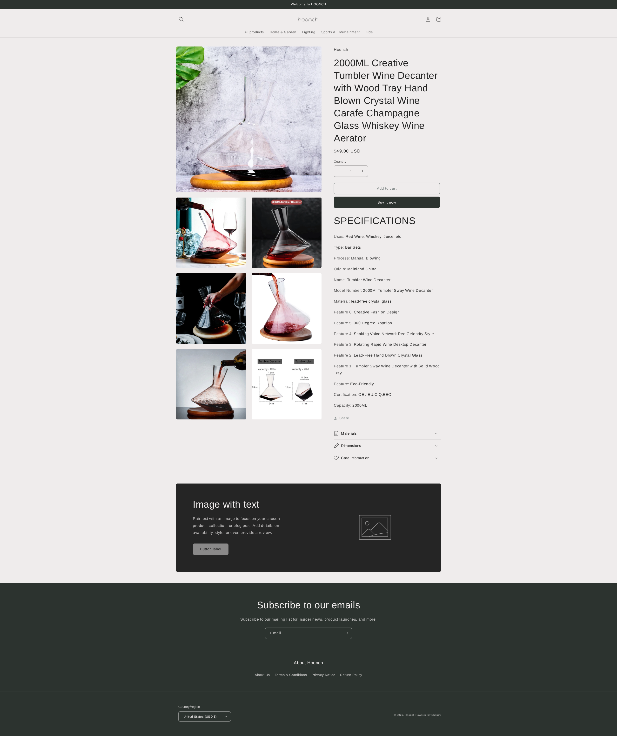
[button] (181, 19)
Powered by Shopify (428, 715)
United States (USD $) (199, 716)
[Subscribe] (346, 633)
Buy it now (386, 202)
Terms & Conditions (291, 675)
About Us (262, 675)
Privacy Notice (323, 675)
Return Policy (351, 675)
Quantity (340, 161)
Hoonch (410, 715)
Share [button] (344, 418)
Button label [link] (210, 549)
